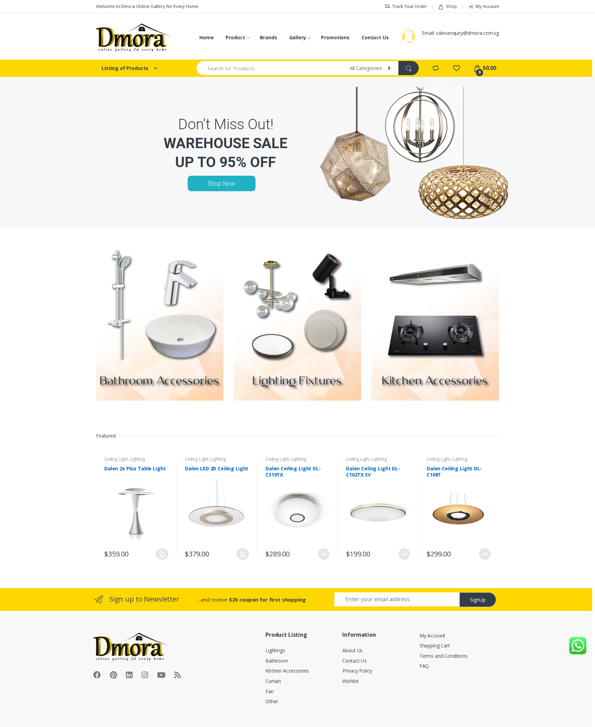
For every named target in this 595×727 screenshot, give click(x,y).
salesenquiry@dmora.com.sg (467, 33)
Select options (162, 554)
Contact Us (375, 37)
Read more (323, 554)
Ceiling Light (116, 459)
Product (235, 37)
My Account (487, 6)
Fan (269, 691)
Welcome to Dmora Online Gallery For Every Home (147, 6)
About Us (352, 650)
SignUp (478, 599)
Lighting (137, 459)
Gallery (297, 37)
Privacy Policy (357, 670)
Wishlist (350, 681)
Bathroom (276, 660)
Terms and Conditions (443, 656)
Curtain (273, 681)
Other (271, 701)
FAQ (424, 666)
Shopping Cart (434, 645)
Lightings (275, 650)
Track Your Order (409, 6)
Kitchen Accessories (287, 670)
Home (206, 37)
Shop (451, 6)
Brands (268, 37)
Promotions (335, 37)
